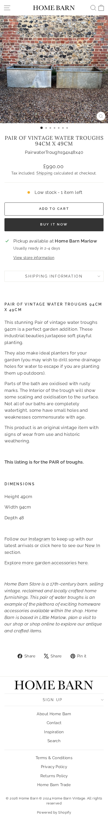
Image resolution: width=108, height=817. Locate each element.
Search (54, 741)
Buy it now (54, 224)
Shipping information (54, 276)
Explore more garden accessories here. (46, 562)
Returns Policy (54, 776)
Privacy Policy (54, 766)
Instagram (39, 539)
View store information (33, 258)
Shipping (44, 173)
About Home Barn (54, 714)
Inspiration (54, 732)
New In (92, 545)
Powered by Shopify (54, 812)
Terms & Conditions (54, 758)
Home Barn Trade (54, 784)
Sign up (53, 700)
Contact (54, 722)
